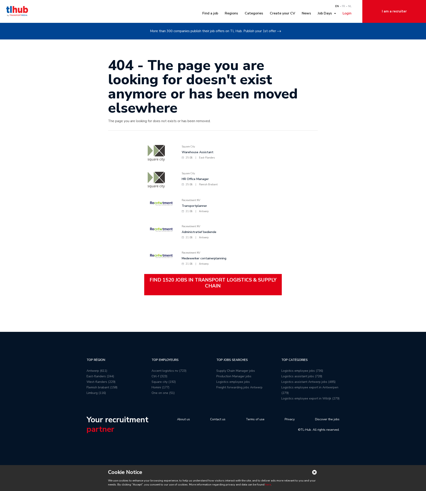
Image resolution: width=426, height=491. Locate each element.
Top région (96, 360)
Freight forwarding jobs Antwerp (239, 387)
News (306, 13)
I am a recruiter (394, 11)
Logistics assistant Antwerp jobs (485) (308, 382)
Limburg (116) (96, 393)
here (268, 485)
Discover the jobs (327, 419)
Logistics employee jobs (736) (302, 371)
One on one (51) (163, 393)
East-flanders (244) (100, 376)
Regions (231, 13)
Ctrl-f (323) (159, 376)
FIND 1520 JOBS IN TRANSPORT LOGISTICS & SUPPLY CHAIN (213, 283)
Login (347, 13)
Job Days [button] (326, 13)
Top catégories (294, 360)
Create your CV (282, 13)
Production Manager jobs (233, 376)
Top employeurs (165, 360)
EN (337, 6)
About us (183, 419)
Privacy (290, 419)
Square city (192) (164, 382)
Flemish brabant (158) (102, 387)
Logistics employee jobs (233, 382)
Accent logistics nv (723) (169, 371)
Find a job (210, 13)
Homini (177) (160, 387)
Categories (254, 13)
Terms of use (255, 419)
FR (343, 6)
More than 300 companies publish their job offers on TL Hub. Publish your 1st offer (213, 31)
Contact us (217, 419)
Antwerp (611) (97, 371)
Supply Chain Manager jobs (235, 371)
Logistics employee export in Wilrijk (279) (310, 398)
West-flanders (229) (101, 382)
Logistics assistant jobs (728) (301, 376)
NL (349, 6)
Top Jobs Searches (232, 360)
